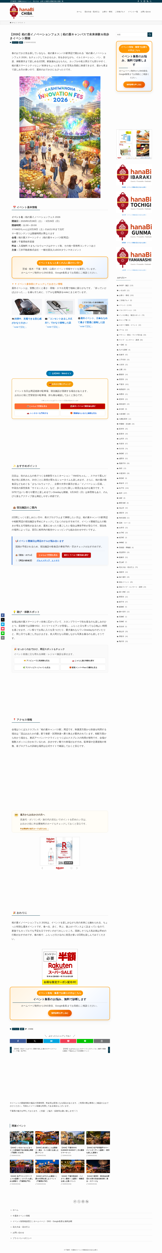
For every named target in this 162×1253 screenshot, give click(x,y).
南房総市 (124, 389)
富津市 (123, 429)
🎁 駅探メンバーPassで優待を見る (83, 667)
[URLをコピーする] (102, 1041)
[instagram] (144, 1)
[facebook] (138, 1)
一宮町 (123, 345)
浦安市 (123, 513)
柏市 (21, 42)
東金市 (123, 483)
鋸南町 (123, 607)
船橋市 (123, 557)
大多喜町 (124, 414)
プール (123, 330)
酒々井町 (124, 592)
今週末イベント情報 (21, 1216)
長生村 (123, 626)
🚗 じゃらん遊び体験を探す (83, 661)
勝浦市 (123, 374)
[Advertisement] (59, 350)
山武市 (123, 439)
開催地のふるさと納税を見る (83, 413)
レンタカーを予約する (37, 413)
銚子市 (123, 602)
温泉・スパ (124, 523)
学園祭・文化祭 (126, 424)
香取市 (123, 636)
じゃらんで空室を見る (37, 406)
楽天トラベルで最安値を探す (83, 406)
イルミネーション (127, 310)
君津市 (123, 399)
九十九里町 (124, 350)
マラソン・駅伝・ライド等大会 (132, 335)
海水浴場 (124, 518)
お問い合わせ (18, 1233)
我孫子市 (124, 463)
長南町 (123, 617)
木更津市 (124, 473)
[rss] (147, 1)
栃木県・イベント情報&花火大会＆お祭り (134, 215)
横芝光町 (124, 503)
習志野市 (124, 552)
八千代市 (124, 360)
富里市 (123, 434)
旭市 (122, 468)
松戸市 (124, 488)
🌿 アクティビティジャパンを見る (36, 667)
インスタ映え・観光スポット (131, 315)
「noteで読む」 (20, 327)
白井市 (123, 528)
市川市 (123, 449)
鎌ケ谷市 (124, 612)
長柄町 (123, 621)
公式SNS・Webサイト (59, 373)
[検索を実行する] (149, 34)
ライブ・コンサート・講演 (131, 340)
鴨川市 (123, 641)
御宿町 (123, 453)
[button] (18, 1041)
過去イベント (126, 582)
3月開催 (30, 1029)
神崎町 (123, 542)
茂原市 (123, 572)
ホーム (15, 1210)
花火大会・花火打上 (128, 567)
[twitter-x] (141, 1)
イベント (15, 42)
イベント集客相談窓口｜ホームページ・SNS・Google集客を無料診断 (42, 1221)
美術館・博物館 (126, 547)
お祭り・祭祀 (126, 295)
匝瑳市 (123, 379)
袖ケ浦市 (124, 577)
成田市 (123, 458)
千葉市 (124, 384)
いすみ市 (124, 290)
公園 (122, 369)
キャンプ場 (124, 320)
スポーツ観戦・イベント (130, 325)
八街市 (123, 365)
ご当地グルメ (125, 300)
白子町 (123, 533)
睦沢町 (123, 537)
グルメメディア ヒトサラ (48, 560)
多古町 (123, 409)
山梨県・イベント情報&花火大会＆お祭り (134, 270)
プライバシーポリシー (22, 1238)
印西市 (123, 394)
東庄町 (123, 478)
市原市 (123, 444)
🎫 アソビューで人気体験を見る (37, 661)
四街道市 (124, 404)
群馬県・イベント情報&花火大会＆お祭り (134, 242)
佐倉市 (123, 355)
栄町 (122, 498)
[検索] (150, 1)
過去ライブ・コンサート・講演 (132, 587)
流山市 (123, 508)
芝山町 (123, 562)
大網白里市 (125, 419)
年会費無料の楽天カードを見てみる (33, 829)
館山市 (123, 631)
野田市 (123, 597)
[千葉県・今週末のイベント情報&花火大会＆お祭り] (22, 12)
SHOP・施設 (126, 285)
